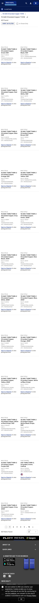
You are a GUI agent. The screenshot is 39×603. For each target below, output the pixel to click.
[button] (27, 17)
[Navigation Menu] (2, 3)
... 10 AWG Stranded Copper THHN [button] (12, 14)
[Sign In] (30, 3)
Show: (29, 530)
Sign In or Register (6, 62)
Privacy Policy (31, 596)
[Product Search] (26, 3)
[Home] (11, 3)
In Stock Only (23, 23)
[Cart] (36, 3)
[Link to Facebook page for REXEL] (11, 576)
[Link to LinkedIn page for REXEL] (6, 576)
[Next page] (33, 527)
